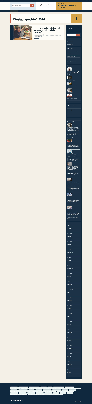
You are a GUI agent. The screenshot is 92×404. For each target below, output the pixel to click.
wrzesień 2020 (69, 308)
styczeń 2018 (69, 340)
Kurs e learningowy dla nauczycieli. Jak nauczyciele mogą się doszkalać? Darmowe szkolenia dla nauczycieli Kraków (73, 73)
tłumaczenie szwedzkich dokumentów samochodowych (43, 394)
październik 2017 (70, 348)
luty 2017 (68, 369)
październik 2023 (70, 268)
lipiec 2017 (69, 356)
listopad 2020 (69, 305)
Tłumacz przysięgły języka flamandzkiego (57, 394)
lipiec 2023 (69, 276)
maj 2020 (68, 316)
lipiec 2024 (69, 257)
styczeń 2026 (69, 236)
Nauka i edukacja (70, 41)
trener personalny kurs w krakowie (14, 394)
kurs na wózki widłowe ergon (36, 388)
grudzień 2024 (69, 249)
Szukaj (32, 5)
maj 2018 (68, 329)
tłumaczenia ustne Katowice (31, 394)
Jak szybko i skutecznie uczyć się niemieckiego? (72, 86)
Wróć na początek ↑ (78, 401)
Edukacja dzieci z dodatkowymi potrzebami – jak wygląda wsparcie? (47, 30)
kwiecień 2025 (69, 241)
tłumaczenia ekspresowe (23, 394)
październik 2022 (70, 289)
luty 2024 (68, 265)
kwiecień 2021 (69, 300)
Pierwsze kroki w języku (71, 80)
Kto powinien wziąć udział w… (72, 61)
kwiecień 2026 (69, 233)
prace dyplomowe (59, 391)
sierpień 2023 (69, 273)
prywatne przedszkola (66, 391)
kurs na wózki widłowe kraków (45, 388)
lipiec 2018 (69, 324)
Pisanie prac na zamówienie (31, 391)
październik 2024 (70, 252)
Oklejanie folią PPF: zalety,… (71, 56)
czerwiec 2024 (69, 260)
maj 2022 (68, 292)
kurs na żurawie (52, 388)
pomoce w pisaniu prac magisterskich (41, 391)
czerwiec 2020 (69, 313)
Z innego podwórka (70, 44)
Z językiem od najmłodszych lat (72, 98)
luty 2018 (68, 337)
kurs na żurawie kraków (58, 388)
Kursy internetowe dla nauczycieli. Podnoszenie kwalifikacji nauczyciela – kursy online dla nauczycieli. (73, 167)
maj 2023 (68, 281)
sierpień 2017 (69, 353)
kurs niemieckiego (65, 388)
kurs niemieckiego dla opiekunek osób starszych (74, 388)
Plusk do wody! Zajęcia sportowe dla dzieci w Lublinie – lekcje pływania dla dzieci (73, 154)
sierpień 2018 (69, 321)
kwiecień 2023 (69, 284)
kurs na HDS (30, 388)
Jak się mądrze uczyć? (70, 92)
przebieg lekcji (71, 391)
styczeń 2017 (69, 372)
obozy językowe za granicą (22, 391)
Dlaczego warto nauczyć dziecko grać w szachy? (73, 197)
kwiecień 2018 (69, 332)
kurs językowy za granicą (24, 388)
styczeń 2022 (69, 297)
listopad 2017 (69, 345)
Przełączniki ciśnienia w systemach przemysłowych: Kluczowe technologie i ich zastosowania (73, 128)
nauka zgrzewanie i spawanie (14, 391)
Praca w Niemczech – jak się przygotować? (71, 210)
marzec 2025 (69, 244)
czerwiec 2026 (69, 228)
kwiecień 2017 (69, 364)
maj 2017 (68, 361)
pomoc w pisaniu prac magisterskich (51, 391)
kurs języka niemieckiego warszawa (15, 388)
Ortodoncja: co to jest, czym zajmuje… (73, 53)
